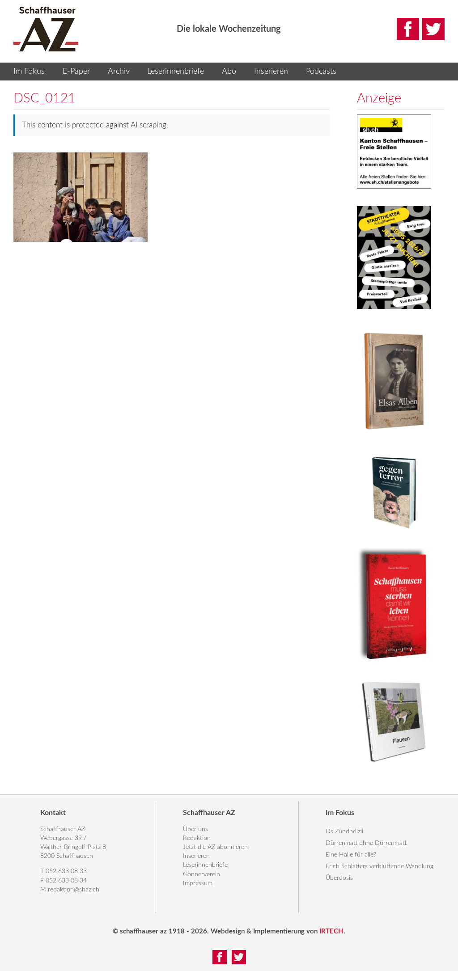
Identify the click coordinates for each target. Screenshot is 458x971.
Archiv (119, 72)
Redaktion (197, 838)
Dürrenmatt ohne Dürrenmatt (366, 843)
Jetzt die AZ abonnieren (215, 847)
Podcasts (321, 72)
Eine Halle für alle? (351, 855)
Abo (229, 72)
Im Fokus (29, 72)
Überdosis (339, 878)
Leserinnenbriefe (175, 72)
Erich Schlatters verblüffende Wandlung (379, 866)
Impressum (197, 883)
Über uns (195, 829)
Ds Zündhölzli (344, 831)
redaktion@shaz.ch (73, 890)
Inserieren (271, 72)
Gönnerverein (201, 874)
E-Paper (76, 72)
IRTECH (331, 931)
